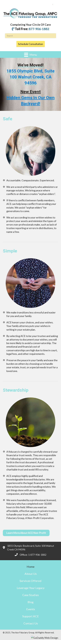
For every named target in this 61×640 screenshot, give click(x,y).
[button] (26, 533)
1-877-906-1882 (37, 554)
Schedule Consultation (30, 44)
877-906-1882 (39, 29)
